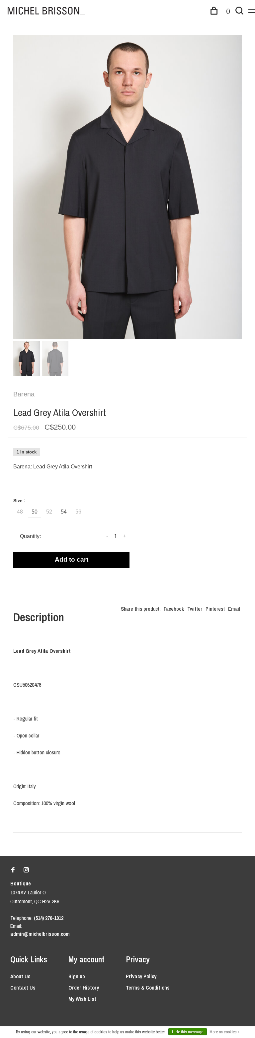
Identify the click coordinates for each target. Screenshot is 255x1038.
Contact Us (23, 987)
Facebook (174, 608)
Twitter (194, 608)
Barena (24, 394)
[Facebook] (13, 870)
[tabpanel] (127, 187)
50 (35, 512)
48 (20, 512)
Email (234, 608)
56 (78, 512)
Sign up (76, 976)
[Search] (239, 11)
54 (64, 512)
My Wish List (82, 999)
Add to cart (71, 559)
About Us (20, 976)
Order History (83, 987)
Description (38, 617)
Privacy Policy (141, 976)
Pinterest (215, 608)
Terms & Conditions (148, 987)
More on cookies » (224, 1032)
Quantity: (30, 536)
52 (49, 512)
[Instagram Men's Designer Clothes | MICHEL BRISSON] (26, 870)
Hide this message (187, 1032)
